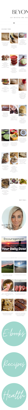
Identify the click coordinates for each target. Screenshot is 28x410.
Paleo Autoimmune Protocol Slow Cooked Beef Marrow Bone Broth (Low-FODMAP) (22, 95)
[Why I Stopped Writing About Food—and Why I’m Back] (7, 289)
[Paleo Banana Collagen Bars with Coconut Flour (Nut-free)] (7, 308)
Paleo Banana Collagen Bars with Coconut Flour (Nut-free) (7, 311)
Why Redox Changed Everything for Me (7, 273)
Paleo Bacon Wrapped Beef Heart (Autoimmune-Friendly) (5, 167)
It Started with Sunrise (20, 272)
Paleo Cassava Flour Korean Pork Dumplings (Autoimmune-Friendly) (23, 140)
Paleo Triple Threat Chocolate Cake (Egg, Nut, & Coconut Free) (14, 117)
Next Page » (23, 199)
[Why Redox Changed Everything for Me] (7, 270)
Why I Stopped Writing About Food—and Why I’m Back (7, 292)
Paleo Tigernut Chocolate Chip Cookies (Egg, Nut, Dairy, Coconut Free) (22, 161)
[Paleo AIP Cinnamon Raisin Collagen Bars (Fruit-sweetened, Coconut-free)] (20, 308)
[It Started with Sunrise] (20, 270)
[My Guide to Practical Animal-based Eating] (20, 289)
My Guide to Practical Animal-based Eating (20, 291)
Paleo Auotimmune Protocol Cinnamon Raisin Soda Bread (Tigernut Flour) (14, 169)
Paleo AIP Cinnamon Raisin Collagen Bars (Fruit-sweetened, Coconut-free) (20, 311)
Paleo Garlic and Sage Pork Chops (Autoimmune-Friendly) (5, 192)
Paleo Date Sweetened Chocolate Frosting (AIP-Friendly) (5, 114)
